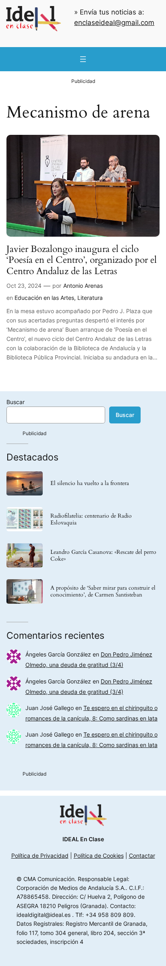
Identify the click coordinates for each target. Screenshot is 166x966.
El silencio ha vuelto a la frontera (89, 483)
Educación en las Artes (44, 297)
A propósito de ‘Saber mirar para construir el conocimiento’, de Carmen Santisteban (103, 591)
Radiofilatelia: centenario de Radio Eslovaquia (91, 519)
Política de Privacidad (39, 855)
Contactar (142, 855)
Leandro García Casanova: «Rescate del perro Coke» (103, 555)
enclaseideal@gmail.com (114, 23)
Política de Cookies (99, 855)
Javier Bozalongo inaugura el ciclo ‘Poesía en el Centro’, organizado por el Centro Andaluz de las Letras (81, 260)
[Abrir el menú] (83, 59)
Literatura (90, 297)
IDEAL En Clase (83, 839)
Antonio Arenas (83, 285)
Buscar (15, 401)
